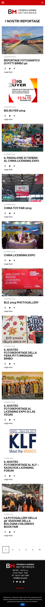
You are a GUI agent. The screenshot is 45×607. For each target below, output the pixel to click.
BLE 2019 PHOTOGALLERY (21, 302)
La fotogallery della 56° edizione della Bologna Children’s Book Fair (20, 522)
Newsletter (20, 588)
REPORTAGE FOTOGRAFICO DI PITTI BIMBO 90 (22, 62)
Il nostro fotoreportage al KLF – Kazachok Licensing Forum (21, 466)
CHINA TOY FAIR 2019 (18, 208)
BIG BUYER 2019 (14, 110)
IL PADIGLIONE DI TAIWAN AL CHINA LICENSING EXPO (21, 159)
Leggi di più (8, 72)
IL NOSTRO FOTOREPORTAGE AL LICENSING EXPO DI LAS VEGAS (19, 410)
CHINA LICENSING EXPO (19, 255)
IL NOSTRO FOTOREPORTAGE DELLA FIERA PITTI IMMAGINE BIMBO (20, 354)
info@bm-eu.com (20, 578)
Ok (22, 604)
